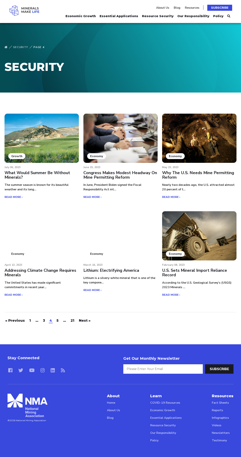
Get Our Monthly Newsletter (151, 358)
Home (111, 403)
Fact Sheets (220, 403)
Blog (177, 8)
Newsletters (221, 433)
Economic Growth (81, 16)
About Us (162, 8)
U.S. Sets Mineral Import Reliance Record (194, 272)
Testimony (219, 440)
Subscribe (219, 8)
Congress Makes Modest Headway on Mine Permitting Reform (120, 175)
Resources (192, 8)
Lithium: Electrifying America (111, 270)
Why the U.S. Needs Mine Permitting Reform (198, 175)
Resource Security (158, 16)
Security (20, 47)
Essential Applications (119, 16)
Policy (218, 16)
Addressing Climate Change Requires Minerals (40, 272)
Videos (216, 425)
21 (72, 320)
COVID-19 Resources (165, 403)
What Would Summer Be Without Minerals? (37, 175)
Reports (217, 410)
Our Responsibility (193, 16)
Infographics (220, 418)
